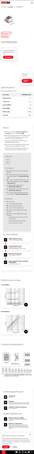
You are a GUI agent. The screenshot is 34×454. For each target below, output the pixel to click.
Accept (6, 447)
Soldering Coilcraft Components (19, 427)
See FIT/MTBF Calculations (14, 263)
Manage (15, 447)
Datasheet (6, 33)
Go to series (8, 57)
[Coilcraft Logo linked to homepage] (11, 2)
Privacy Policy (9, 443)
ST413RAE (10, 7)
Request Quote (26, 81)
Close (30, 434)
